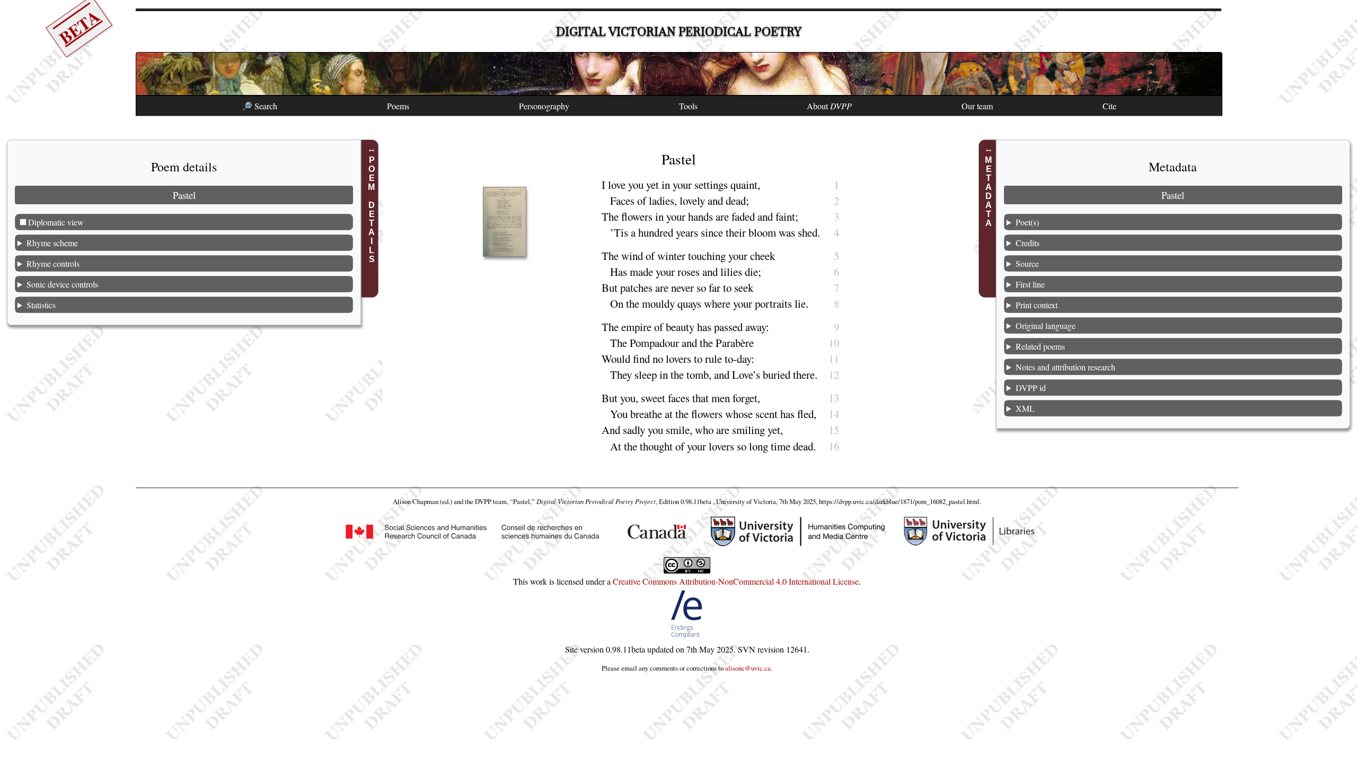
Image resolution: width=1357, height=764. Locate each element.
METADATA (988, 191)
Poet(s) (1027, 222)
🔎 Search (259, 105)
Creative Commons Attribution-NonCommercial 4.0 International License (736, 581)
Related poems (1040, 346)
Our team (977, 105)
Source (1027, 263)
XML (1025, 408)
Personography (544, 105)
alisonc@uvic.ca (748, 668)
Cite (1109, 105)
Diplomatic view (56, 222)
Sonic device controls (62, 284)
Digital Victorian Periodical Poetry (678, 31)
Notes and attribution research (1065, 366)
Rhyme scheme (52, 242)
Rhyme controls (53, 263)
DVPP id (1031, 387)
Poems (398, 105)
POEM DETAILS (371, 209)
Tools (688, 105)
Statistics (41, 304)
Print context (1037, 304)
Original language (1046, 325)
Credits (1027, 242)
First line (1030, 284)
